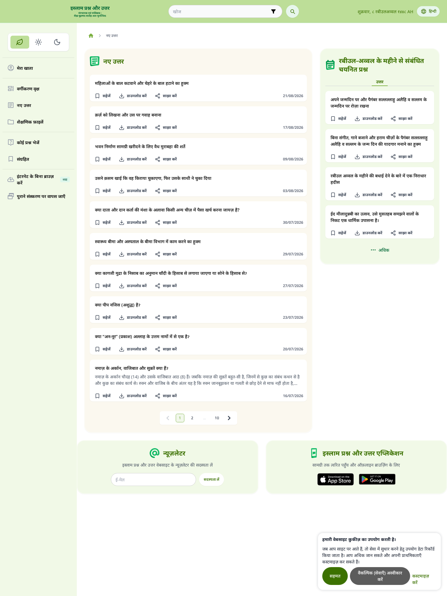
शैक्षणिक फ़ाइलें (30, 122)
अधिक (383, 250)
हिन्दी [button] (432, 11)
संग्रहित (23, 159)
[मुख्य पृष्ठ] (90, 35)
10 (217, 417)
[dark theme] (57, 42)
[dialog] (379, 561)
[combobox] (221, 11)
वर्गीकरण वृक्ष (28, 89)
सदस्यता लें (211, 479)
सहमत (335, 576)
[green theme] (19, 42)
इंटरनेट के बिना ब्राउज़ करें (42, 179)
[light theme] (38, 42)
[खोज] (292, 11)
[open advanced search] (273, 11)
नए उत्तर (24, 105)
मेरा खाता (25, 68)
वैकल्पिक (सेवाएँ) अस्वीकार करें (380, 576)
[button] (102, 96)
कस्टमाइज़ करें (420, 579)
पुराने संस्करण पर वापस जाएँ (41, 196)
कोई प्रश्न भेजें (28, 142)
